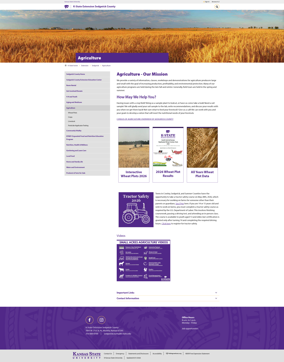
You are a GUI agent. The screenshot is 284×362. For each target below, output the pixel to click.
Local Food (70, 156)
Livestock (71, 121)
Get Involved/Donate (74, 91)
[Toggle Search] (216, 6)
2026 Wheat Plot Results (168, 174)
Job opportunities (190, 328)
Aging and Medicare (74, 102)
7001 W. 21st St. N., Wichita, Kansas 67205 (104, 330)
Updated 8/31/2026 (134, 358)
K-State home (73, 66)
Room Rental (71, 85)
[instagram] (101, 320)
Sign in (207, 2)
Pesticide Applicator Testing (78, 125)
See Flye (179, 203)
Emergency (120, 354)
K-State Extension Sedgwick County (94, 6)
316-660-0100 (92, 333)
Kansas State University (72, 2)
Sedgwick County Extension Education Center (84, 80)
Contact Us (108, 354)
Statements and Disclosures (138, 354)
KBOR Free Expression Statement (197, 354)
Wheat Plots (72, 113)
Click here (166, 223)
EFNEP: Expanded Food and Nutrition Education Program (85, 137)
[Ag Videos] (143, 260)
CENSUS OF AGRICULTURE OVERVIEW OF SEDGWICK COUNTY (145, 119)
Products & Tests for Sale (75, 173)
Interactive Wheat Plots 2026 (134, 174)
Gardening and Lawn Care (76, 150)
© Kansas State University (113, 358)
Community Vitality (73, 130)
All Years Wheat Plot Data (202, 174)
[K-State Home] (67, 7)
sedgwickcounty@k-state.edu (117, 333)
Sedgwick (95, 66)
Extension (84, 66)
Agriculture (70, 108)
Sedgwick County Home (75, 74)
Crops (70, 117)
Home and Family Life (74, 162)
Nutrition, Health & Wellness (77, 145)
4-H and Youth (71, 97)
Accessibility (157, 354)
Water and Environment (75, 167)
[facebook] (89, 320)
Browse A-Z (215, 2)
